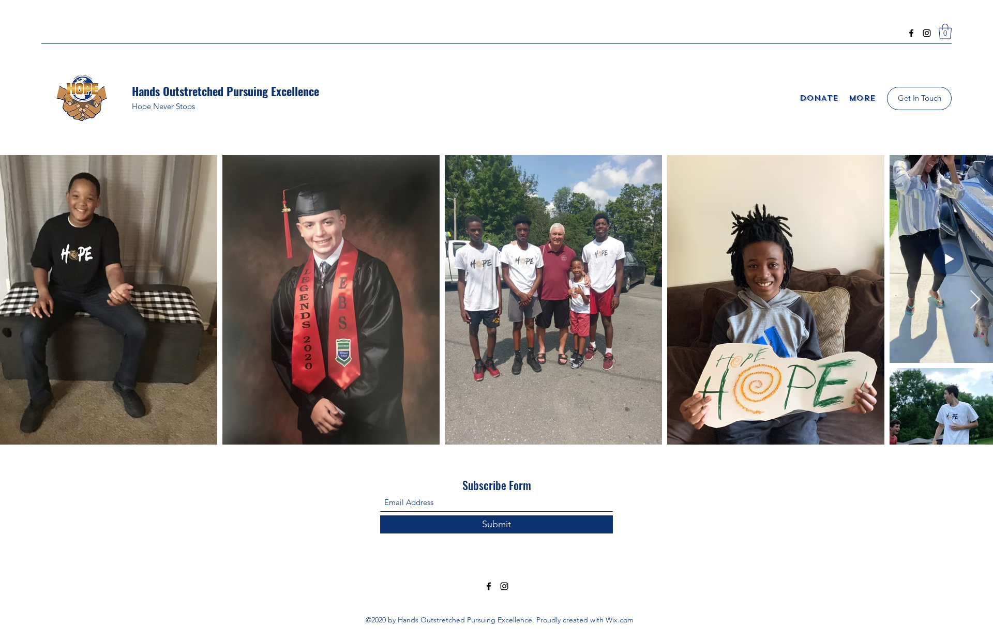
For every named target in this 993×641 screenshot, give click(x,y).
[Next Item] (975, 300)
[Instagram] (927, 33)
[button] (945, 31)
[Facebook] (911, 33)
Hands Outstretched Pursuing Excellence (225, 91)
